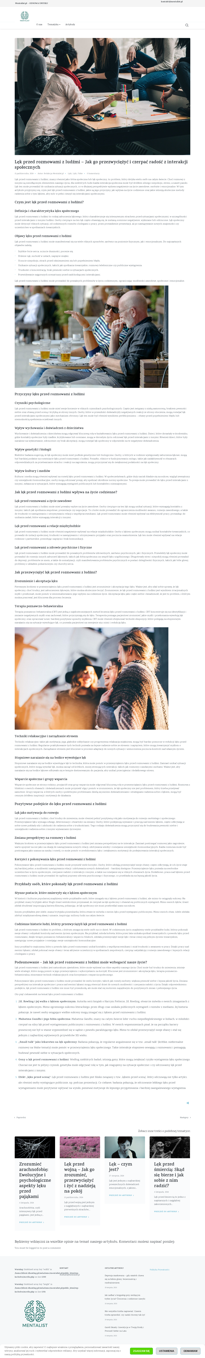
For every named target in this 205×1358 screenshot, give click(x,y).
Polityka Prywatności (159, 1269)
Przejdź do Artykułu (30, 1222)
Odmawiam (190, 1351)
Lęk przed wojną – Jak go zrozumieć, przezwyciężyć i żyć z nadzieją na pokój (79, 1178)
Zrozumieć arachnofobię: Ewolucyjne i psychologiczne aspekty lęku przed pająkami (35, 1181)
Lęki (70, 173)
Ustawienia (166, 1351)
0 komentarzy (93, 173)
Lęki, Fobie (78, 173)
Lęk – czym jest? (120, 1167)
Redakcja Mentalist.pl (54, 173)
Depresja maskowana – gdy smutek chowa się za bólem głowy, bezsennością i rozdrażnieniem (124, 1279)
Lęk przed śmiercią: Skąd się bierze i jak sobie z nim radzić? (169, 1175)
